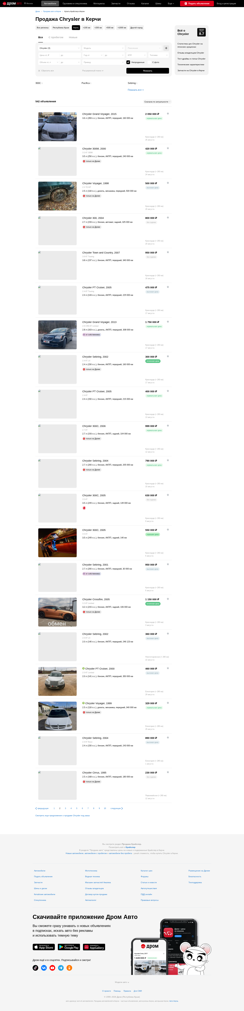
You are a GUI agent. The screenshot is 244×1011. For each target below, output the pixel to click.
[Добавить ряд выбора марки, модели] (166, 48)
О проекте (106, 991)
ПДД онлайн (146, 894)
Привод (87, 62)
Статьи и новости (149, 882)
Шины (158, 3)
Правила (127, 991)
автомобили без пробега (120, 853)
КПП (130, 55)
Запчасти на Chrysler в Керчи (190, 70)
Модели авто (121, 982)
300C (57, 83)
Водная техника (92, 876)
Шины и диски (40, 888)
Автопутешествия (149, 888)
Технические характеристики (190, 64)
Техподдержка (195, 882)
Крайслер (130, 847)
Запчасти (115, 3)
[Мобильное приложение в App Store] (44, 947)
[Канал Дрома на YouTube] (52, 968)
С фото (155, 62)
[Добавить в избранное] (168, 113)
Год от (87, 55)
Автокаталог (90, 900)
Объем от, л (45, 62)
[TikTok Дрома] (35, 968)
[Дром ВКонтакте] (44, 968)
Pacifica (104, 83)
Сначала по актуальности (156, 102)
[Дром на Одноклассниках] (69, 968)
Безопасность (195, 876)
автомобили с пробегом (96, 853)
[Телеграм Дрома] (61, 968)
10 (105, 808)
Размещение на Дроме (199, 871)
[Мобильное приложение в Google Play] (69, 947)
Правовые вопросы (150, 900)
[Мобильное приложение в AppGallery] (94, 947)
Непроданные (137, 62)
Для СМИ (138, 991)
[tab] (40, 39)
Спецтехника (40, 900)
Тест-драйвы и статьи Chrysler (191, 59)
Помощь (117, 991)
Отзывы (131, 3)
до (106, 55)
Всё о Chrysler (183, 32)
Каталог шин (146, 871)
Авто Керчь (173, 1001)
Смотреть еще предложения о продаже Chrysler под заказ (62, 815)
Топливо (154, 55)
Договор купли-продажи (96, 894)
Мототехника (91, 871)
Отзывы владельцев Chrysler (190, 53)
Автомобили (50, 3)
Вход (226, 3)
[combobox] (59, 48)
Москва (29, 3)
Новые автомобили (74, 853)
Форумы (144, 876)
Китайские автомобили (44, 894)
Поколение (133, 48)
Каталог (145, 3)
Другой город (136, 27)
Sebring (150, 83)
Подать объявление (43, 876)
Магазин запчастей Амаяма (98, 882)
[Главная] (12, 3)
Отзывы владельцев (94, 888)
